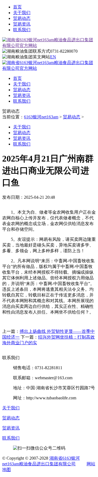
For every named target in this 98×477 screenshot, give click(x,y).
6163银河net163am (41, 117)
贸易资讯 (21, 24)
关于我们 (21, 12)
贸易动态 (21, 18)
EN (53, 57)
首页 (17, 7)
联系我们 (21, 29)
